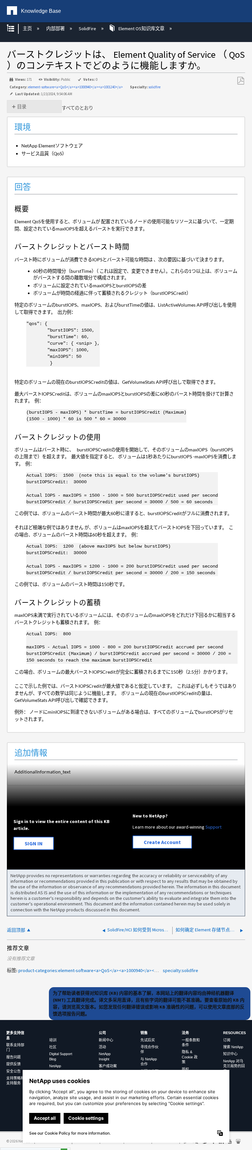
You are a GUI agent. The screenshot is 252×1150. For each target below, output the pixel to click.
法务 (185, 1033)
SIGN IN (34, 843)
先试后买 (147, 1040)
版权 (185, 1069)
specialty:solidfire (180, 970)
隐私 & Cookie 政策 (190, 1057)
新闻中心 (106, 1040)
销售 (144, 1033)
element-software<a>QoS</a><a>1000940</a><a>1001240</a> (75, 87)
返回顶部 (16, 930)
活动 (102, 1047)
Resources (234, 1033)
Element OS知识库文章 (141, 29)
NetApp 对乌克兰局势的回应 (234, 1066)
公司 (102, 1033)
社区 (52, 1047)
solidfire (154, 87)
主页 (28, 29)
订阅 (226, 1040)
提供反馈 (13, 1064)
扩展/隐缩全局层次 (14, 28)
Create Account (162, 842)
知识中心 (230, 1054)
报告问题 (13, 1057)
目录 (21, 107)
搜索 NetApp (233, 1047)
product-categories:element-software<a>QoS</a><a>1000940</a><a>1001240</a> (101, 970)
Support (213, 827)
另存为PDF (240, 81)
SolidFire (88, 29)
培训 (52, 1040)
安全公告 (13, 1071)
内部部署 (55, 29)
